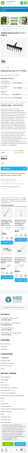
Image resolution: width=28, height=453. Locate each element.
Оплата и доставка (6, 365)
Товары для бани (6, 417)
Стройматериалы (6, 411)
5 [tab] (10, 307)
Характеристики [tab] (18, 105)
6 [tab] (12, 307)
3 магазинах (20, 227)
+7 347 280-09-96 (16, 94)
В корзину (6, 169)
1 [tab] (4, 307)
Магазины (5, 357)
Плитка (3, 398)
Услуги (3, 368)
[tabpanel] (14, 299)
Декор (3, 382)
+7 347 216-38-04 (17, 83)
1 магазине (6, 227)
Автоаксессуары (6, 422)
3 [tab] (7, 307)
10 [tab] (18, 307)
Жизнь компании (5, 344)
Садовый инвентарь (9, 28)
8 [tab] (15, 307)
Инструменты (5, 385)
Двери (3, 414)
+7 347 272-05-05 (17, 97)
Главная (3, 26)
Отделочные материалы (8, 393)
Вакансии (3, 346)
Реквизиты (4, 349)
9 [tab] (17, 307)
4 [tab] (9, 307)
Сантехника (4, 403)
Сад (17, 26)
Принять (8, 444)
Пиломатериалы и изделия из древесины (13, 409)
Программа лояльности (8, 363)
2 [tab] (6, 307)
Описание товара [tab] (6, 105)
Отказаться (20, 444)
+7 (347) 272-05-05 (10, 1)
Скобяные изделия (6, 406)
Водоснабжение (5, 377)
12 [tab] (21, 307)
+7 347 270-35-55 (17, 88)
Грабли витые (7, 30)
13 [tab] (23, 307)
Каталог (10, 26)
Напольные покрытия (7, 390)
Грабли (21, 28)
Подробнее (15, 439)
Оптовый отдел (5, 360)
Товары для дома (6, 419)
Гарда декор (4, 379)
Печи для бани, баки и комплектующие (12, 395)
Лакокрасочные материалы (9, 387)
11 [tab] (20, 307)
